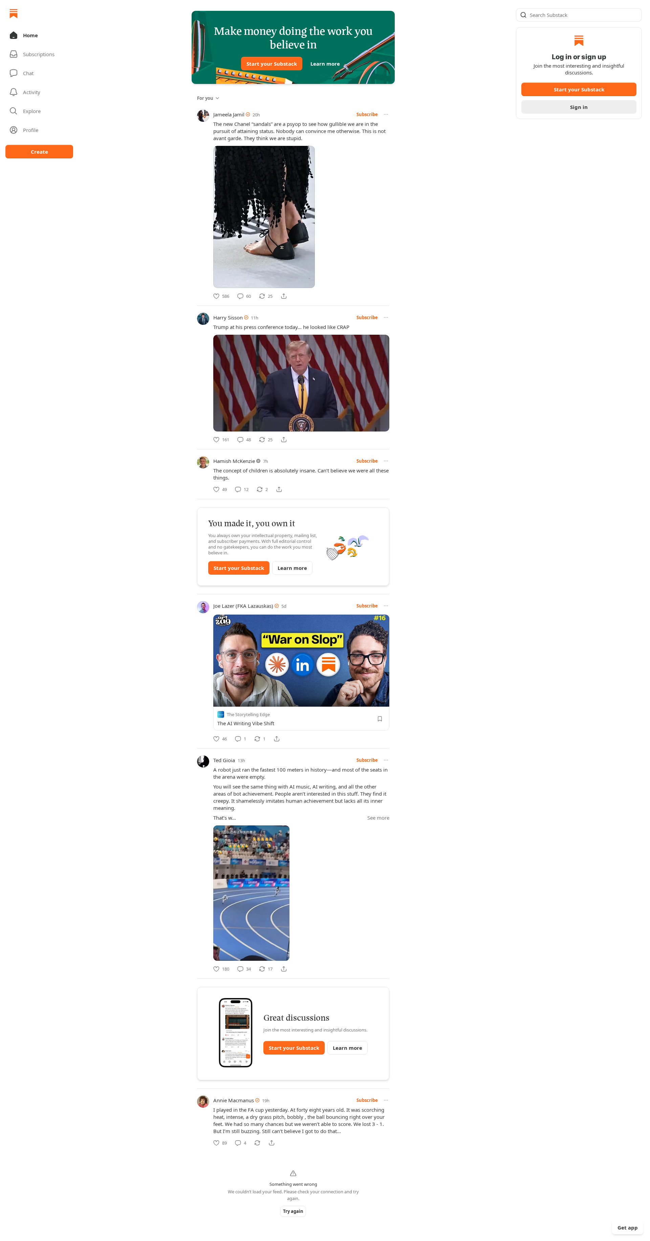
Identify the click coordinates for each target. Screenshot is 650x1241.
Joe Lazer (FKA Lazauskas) (243, 605)
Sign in (579, 107)
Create (39, 151)
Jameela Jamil (228, 114)
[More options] (386, 114)
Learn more (325, 63)
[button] (39, 35)
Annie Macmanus (233, 1100)
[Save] (379, 718)
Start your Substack (271, 63)
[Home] (13, 13)
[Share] (283, 296)
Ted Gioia (224, 760)
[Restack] (257, 1142)
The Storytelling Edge (248, 714)
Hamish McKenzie (234, 461)
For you (205, 98)
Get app (628, 1227)
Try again (293, 1211)
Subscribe (367, 114)
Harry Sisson (228, 317)
